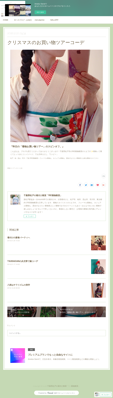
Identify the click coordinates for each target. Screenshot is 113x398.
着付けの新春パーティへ (18, 237)
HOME (5, 20)
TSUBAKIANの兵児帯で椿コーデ (22, 261)
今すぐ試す (40, 12)
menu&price (39, 20)
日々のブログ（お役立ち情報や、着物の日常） (23, 20)
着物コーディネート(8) (14, 168)
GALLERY (54, 20)
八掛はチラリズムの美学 (18, 284)
